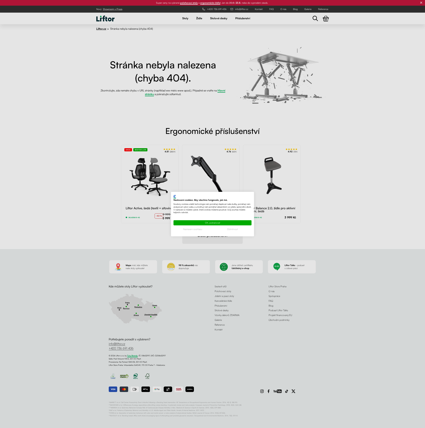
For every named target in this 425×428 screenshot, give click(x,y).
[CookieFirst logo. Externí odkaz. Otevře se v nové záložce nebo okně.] (174, 196)
